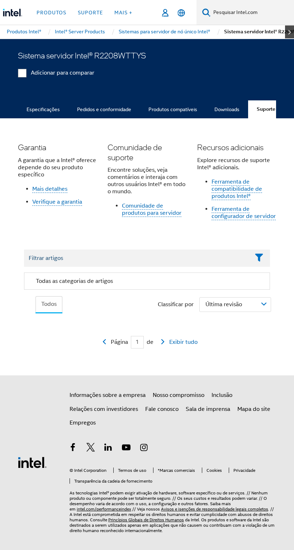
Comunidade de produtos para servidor (151, 209)
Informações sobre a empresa (108, 395)
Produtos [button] (51, 12)
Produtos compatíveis (172, 109)
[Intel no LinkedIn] (108, 448)
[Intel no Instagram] (144, 448)
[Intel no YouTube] (126, 448)
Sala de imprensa (208, 409)
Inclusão (222, 395)
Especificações (43, 109)
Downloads (227, 109)
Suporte (266, 109)
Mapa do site (253, 409)
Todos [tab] (49, 304)
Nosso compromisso (178, 395)
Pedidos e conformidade (104, 109)
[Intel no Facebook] (73, 448)
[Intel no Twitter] (91, 448)
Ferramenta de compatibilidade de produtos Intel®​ (237, 189)
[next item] (289, 31)
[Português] (181, 12)
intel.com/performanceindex (104, 509)
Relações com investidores (104, 409)
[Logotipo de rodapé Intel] (32, 462)
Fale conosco (162, 409)
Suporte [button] (90, 12)
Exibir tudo (183, 342)
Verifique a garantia (57, 201)
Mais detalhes (49, 189)
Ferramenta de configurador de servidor (244, 212)
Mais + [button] (123, 12)
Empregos (83, 422)
